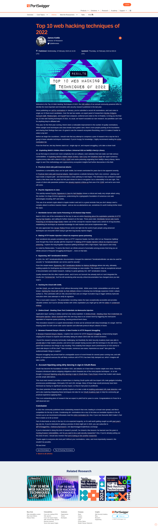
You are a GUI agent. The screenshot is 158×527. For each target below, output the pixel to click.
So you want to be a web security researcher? (79, 433)
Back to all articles (45, 454)
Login (127, 4)
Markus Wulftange (90, 265)
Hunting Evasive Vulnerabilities (47, 433)
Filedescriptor (52, 116)
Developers (64, 517)
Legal (79, 519)
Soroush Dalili (41, 116)
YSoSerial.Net (49, 277)
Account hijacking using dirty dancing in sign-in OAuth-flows (66, 374)
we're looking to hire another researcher (82, 436)
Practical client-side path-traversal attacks (53, 174)
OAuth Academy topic (92, 392)
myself (63, 116)
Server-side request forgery (51, 523)
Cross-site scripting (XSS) (51, 514)
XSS (63, 159)
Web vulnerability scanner (34, 514)
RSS (90, 15)
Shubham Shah (96, 157)
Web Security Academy (101, 514)
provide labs (40, 343)
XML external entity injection (51, 519)
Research (97, 517)
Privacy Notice (82, 521)
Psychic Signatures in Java (60, 193)
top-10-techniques (43, 450)
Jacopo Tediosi (59, 228)
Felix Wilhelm (71, 291)
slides (107, 303)
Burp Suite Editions (32, 516)
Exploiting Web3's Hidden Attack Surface (63, 157)
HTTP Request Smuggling (91, 334)
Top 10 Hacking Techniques (64, 450)
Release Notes (31, 517)
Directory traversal (49, 521)
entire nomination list (81, 415)
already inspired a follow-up (79, 182)
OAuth (44, 288)
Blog (96, 516)
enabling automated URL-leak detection (103, 389)
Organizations (64, 514)
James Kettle (54, 38)
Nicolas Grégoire (110, 113)
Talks (83, 15)
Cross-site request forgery (51, 517)
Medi (71, 174)
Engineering (98, 519)
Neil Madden (77, 193)
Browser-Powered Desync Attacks (50, 334)
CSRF (102, 182)
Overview (30, 15)
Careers (80, 516)
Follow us (121, 516)
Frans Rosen (93, 374)
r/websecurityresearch (58, 427)
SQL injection (47, 516)
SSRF (68, 159)
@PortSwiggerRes (43, 427)
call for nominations (58, 110)
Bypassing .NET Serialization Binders (67, 265)
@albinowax (54, 43)
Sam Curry (83, 157)
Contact (80, 517)
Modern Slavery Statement (85, 523)
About (79, 514)
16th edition (85, 104)
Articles (54, 15)
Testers (63, 516)
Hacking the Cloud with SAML (52, 291)
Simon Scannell (57, 317)
